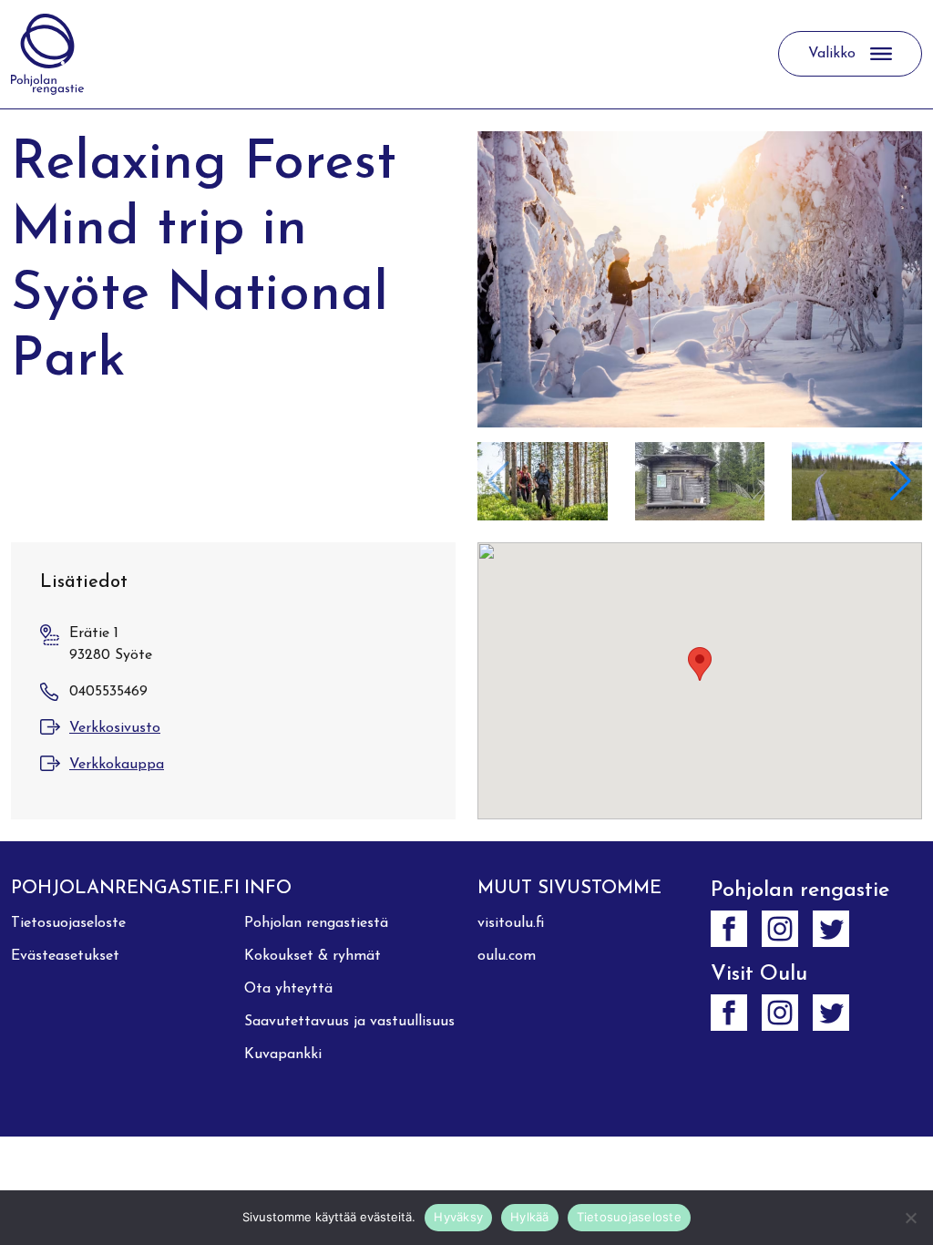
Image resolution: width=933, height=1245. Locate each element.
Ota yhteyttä (288, 989)
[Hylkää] (910, 1218)
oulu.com (506, 956)
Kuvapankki (283, 1054)
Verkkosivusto (114, 728)
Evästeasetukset (65, 956)
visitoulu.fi (510, 923)
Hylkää (529, 1216)
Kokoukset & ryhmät (312, 956)
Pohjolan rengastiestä (316, 923)
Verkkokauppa (116, 764)
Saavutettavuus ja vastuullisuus (349, 1021)
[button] (900, 481)
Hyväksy (458, 1216)
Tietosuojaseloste (68, 923)
